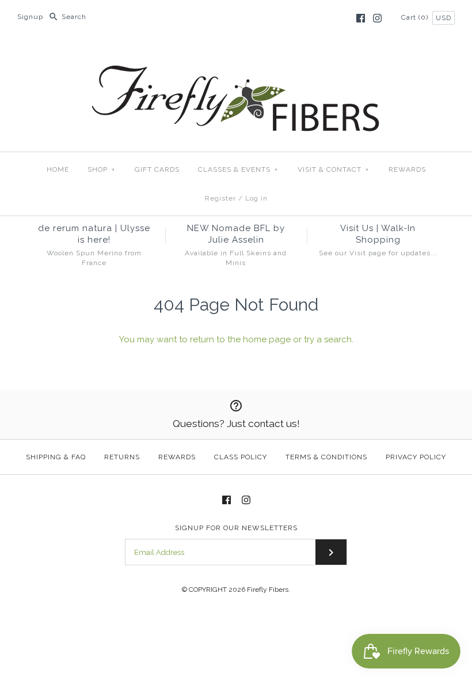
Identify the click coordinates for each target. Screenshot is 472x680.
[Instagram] (377, 18)
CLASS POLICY (240, 457)
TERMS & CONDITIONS (326, 457)
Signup (30, 17)
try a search (328, 339)
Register (220, 198)
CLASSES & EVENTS (238, 169)
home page (267, 339)
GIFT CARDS (157, 169)
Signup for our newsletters (236, 528)
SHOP (101, 169)
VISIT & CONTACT (333, 169)
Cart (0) (416, 17)
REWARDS (407, 169)
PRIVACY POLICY (416, 457)
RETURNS (122, 457)
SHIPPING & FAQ (56, 457)
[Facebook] (360, 18)
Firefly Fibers (267, 589)
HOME (58, 169)
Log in (256, 198)
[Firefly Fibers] (236, 56)
